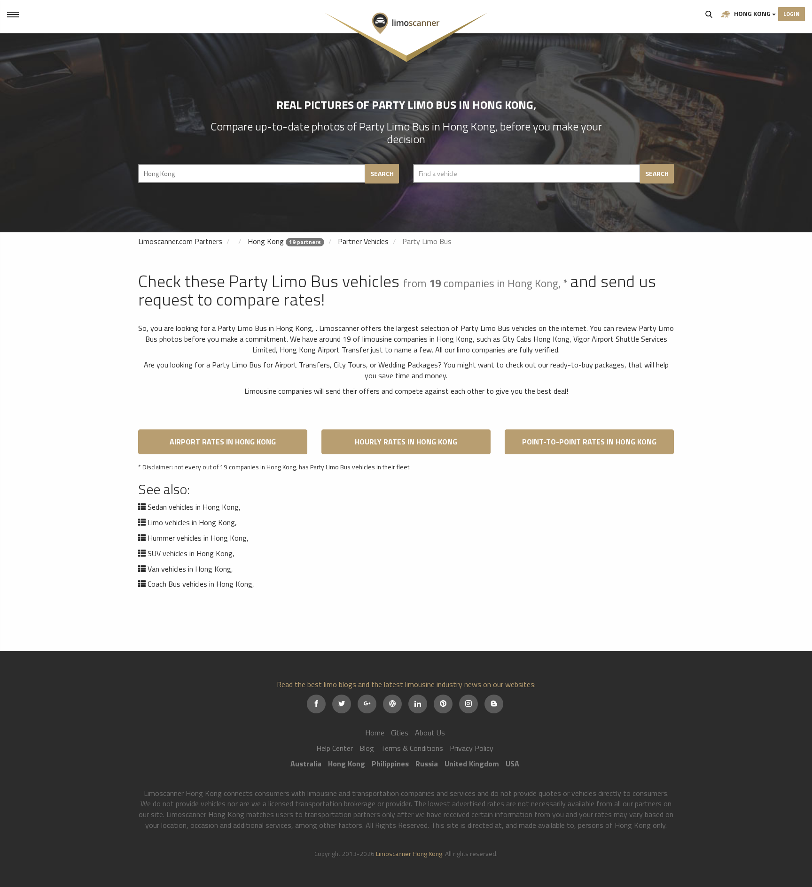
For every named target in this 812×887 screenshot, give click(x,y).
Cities (399, 732)
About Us (430, 732)
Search (709, 14)
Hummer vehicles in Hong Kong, (198, 537)
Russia (426, 763)
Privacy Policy (471, 748)
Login (791, 13)
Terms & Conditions (412, 748)
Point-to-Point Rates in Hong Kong (589, 441)
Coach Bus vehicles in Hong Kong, (201, 583)
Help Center (334, 748)
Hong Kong (752, 13)
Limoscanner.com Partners (180, 241)
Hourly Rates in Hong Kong (406, 441)
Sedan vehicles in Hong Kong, (194, 506)
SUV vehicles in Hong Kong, (191, 553)
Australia (305, 763)
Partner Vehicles (363, 241)
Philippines (390, 763)
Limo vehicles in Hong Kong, (192, 522)
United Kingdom (472, 763)
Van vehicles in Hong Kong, (190, 568)
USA (512, 763)
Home (374, 732)
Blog (366, 748)
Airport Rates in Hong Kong (223, 441)
